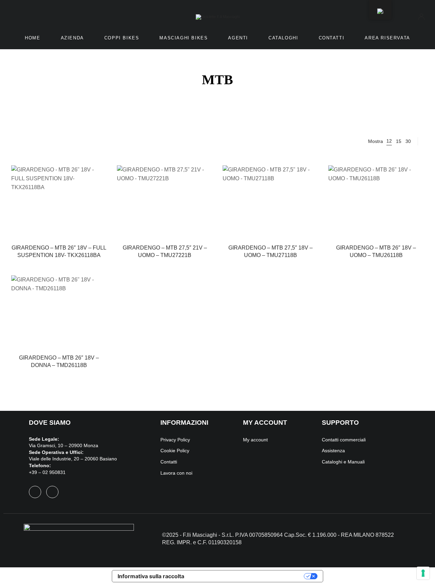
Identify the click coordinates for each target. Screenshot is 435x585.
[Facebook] (35, 492)
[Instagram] (52, 492)
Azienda (72, 37)
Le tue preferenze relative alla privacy (247, 576)
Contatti (332, 37)
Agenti (238, 37)
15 (398, 141)
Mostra (375, 141)
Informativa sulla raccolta (151, 576)
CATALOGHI (283, 37)
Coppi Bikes (121, 37)
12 (389, 141)
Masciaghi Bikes (183, 37)
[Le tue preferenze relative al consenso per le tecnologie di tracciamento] (423, 573)
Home (32, 37)
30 (408, 141)
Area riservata (387, 37)
